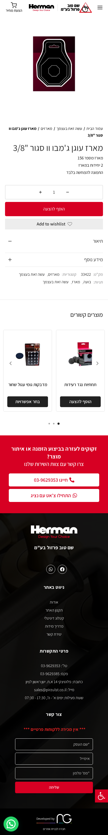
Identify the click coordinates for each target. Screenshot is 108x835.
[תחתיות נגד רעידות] (80, 354)
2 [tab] (54, 423)
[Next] (97, 363)
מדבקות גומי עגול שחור (27, 384)
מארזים (46, 128)
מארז (76, 282)
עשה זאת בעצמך (69, 128)
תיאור (98, 241)
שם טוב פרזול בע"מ (54, 547)
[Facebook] (62, 569)
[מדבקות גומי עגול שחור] (28, 354)
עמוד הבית (94, 128)
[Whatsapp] (50, 569)
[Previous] (11, 363)
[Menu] (100, 7)
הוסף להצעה (54, 209)
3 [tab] (49, 423)
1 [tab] (59, 424)
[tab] (54, 241)
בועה (87, 282)
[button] (101, 795)
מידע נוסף (93, 259)
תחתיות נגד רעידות (80, 384)
